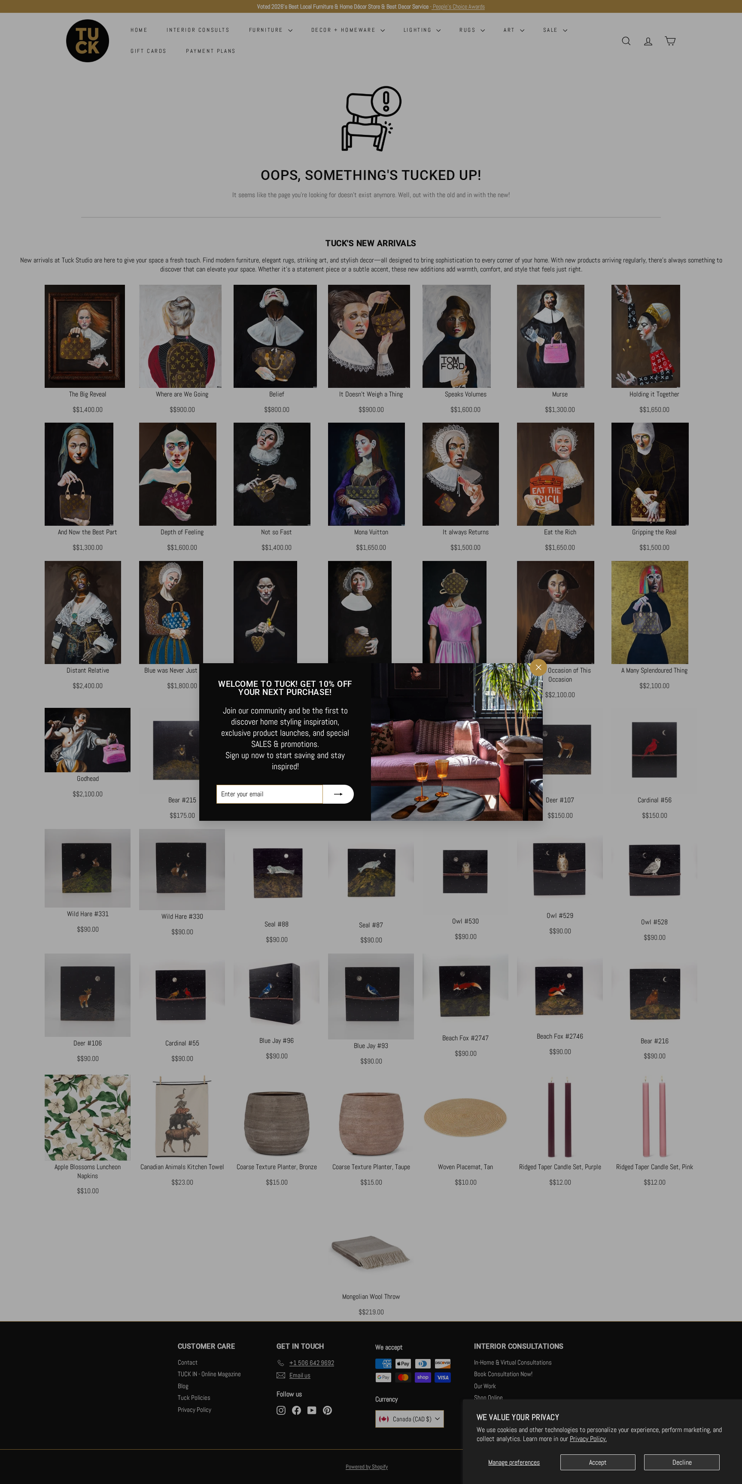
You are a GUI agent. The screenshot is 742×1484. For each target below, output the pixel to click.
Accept (598, 1462)
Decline (682, 1462)
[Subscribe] (338, 794)
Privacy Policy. (588, 1438)
